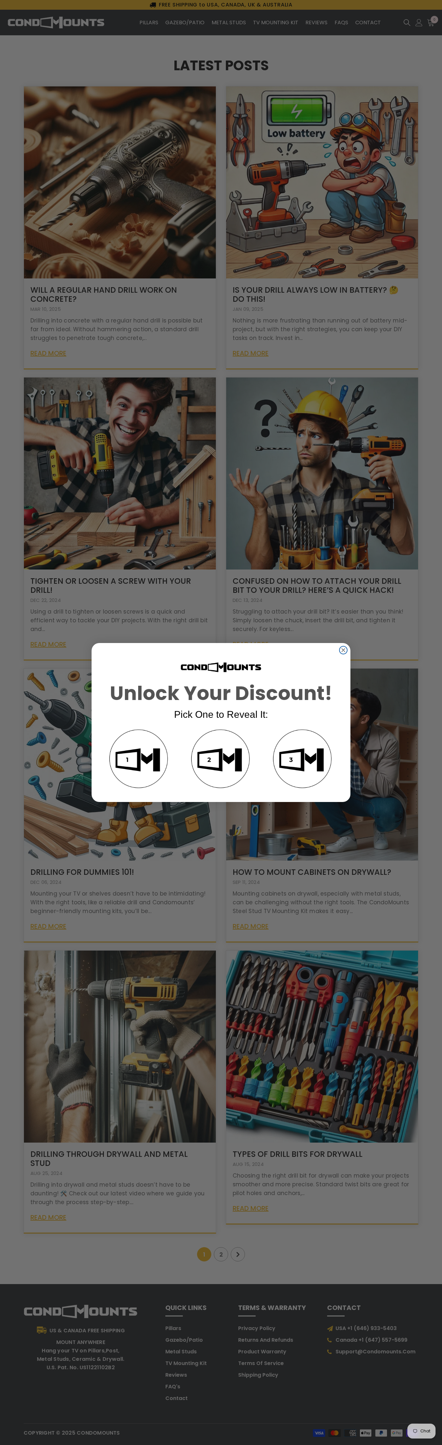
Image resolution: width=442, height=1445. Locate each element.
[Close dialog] (343, 650)
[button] (139, 760)
